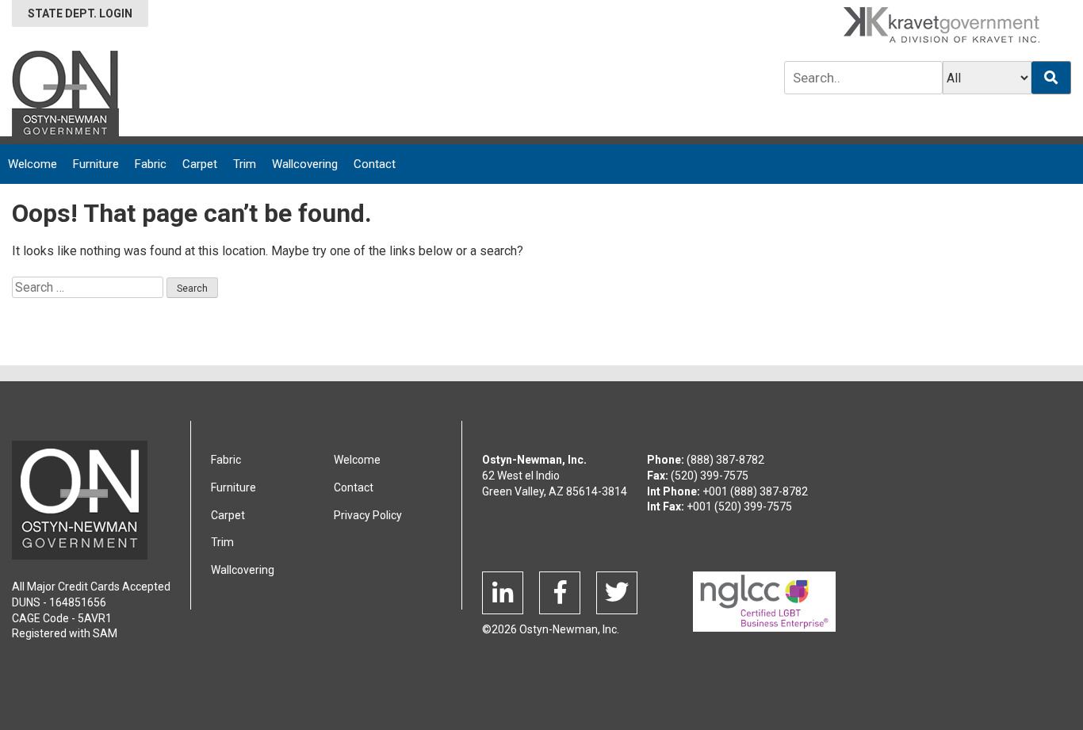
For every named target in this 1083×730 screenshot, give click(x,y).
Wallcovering (305, 164)
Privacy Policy (368, 515)
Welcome (32, 164)
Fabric (150, 164)
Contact (375, 164)
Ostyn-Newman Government (65, 96)
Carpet (199, 164)
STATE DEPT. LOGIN (80, 13)
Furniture (96, 164)
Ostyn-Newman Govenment (79, 500)
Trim (244, 164)
